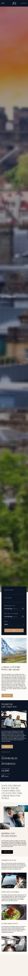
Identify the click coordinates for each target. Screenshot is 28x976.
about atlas (7, 852)
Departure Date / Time (9, 605)
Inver (13, 678)
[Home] (14, 3)
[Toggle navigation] (2, 3)
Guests (6, 621)
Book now (24, 3)
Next (14, 630)
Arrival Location (8, 597)
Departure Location (8, 590)
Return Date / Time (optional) (11, 613)
